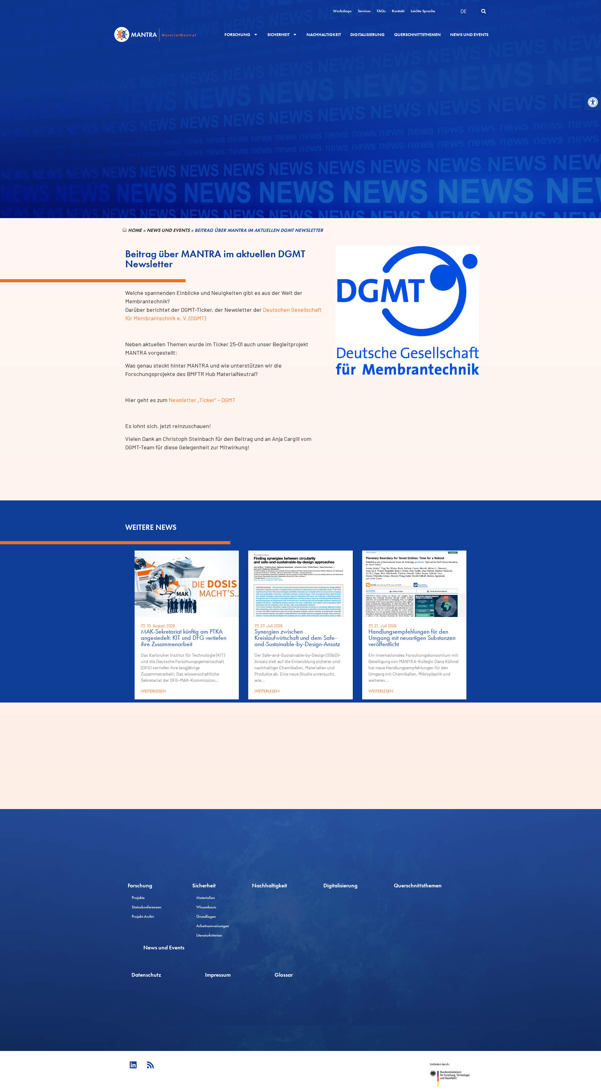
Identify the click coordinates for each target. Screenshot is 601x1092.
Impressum (218, 974)
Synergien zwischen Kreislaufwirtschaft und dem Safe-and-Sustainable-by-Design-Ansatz (297, 637)
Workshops (342, 10)
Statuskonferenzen (146, 907)
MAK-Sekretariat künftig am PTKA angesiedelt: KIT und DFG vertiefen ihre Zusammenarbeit (183, 637)
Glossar (284, 974)
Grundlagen (206, 916)
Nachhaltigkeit (323, 34)
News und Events (469, 34)
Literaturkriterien (209, 935)
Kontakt (398, 10)
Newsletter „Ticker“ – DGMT (202, 399)
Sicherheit (278, 34)
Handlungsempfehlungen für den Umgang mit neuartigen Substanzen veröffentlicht (411, 637)
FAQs (381, 10)
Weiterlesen (153, 691)
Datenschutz (146, 974)
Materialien (205, 897)
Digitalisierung (367, 34)
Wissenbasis (206, 907)
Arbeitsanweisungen (212, 925)
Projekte (138, 897)
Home (134, 230)
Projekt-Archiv (143, 916)
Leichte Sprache (423, 10)
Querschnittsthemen (417, 34)
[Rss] (150, 1065)
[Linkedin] (133, 1065)
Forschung (237, 34)
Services (364, 10)
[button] (593, 102)
